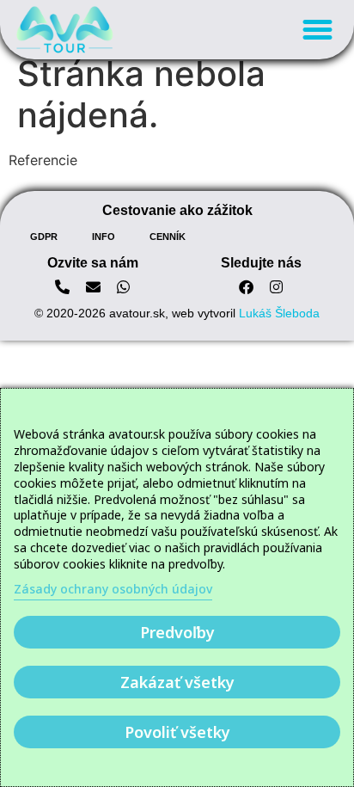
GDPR (44, 236)
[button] (317, 30)
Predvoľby (177, 632)
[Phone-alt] (62, 287)
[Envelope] (93, 287)
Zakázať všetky (177, 682)
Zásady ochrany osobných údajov (113, 589)
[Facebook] (246, 287)
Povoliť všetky (177, 732)
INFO (103, 236)
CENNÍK (168, 236)
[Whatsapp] (123, 287)
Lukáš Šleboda (279, 313)
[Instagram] (277, 287)
